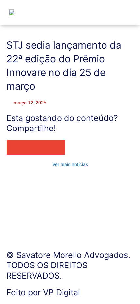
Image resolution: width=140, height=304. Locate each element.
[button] (120, 13)
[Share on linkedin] (43, 147)
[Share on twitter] (28, 147)
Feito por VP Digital (43, 292)
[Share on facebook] (14, 147)
